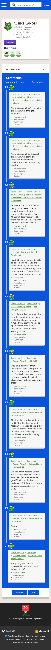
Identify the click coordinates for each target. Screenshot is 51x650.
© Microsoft (31, 642)
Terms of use (28, 639)
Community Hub (18, 94)
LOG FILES (33, 361)
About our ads (18, 642)
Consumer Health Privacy (35, 636)
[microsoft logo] (42, 631)
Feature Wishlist (19, 252)
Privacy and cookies (13, 639)
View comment (20, 117)
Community (32, 94)
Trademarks (39, 639)
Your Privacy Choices (16, 636)
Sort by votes (37, 82)
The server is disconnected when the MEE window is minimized (26, 100)
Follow (10, 42)
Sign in (46, 5)
